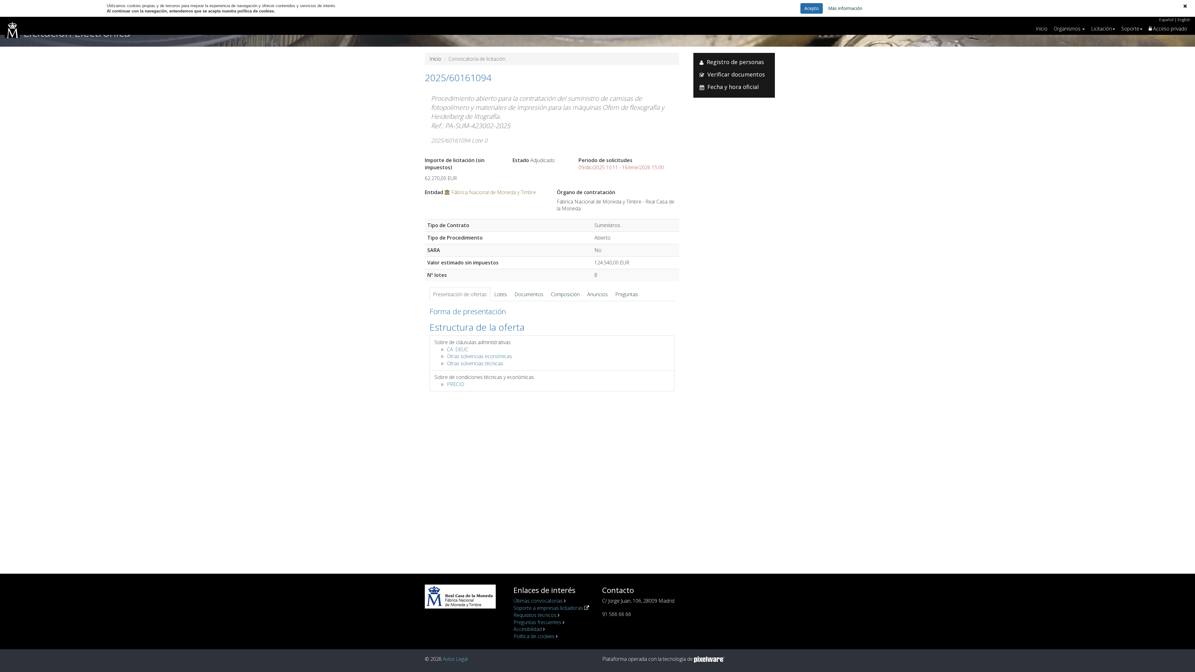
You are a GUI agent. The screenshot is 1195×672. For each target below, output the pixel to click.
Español (1166, 19)
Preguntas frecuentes (537, 622)
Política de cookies (534, 636)
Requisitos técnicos (534, 615)
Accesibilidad (527, 629)
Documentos (528, 294)
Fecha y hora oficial (733, 87)
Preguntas (626, 294)
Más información (845, 8)
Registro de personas (735, 62)
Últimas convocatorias (538, 600)
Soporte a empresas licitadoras (548, 607)
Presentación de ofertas (460, 294)
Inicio (1041, 28)
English (1184, 19)
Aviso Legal (455, 659)
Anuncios (597, 294)
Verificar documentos (736, 74)
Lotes (500, 294)
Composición (565, 294)
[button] (1185, 5)
